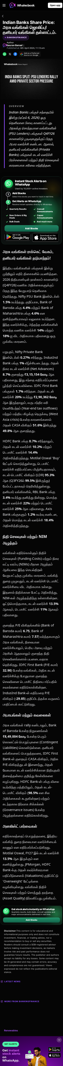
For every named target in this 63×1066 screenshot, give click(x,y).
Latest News (12, 981)
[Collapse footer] (59, 1039)
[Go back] (3, 16)
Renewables (11, 1030)
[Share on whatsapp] (4, 54)
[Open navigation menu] (4, 5)
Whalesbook (26, 5)
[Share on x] (10, 54)
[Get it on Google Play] (18, 237)
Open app (55, 5)
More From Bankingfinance (21, 1001)
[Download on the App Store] (45, 237)
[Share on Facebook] (15, 54)
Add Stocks (31, 228)
